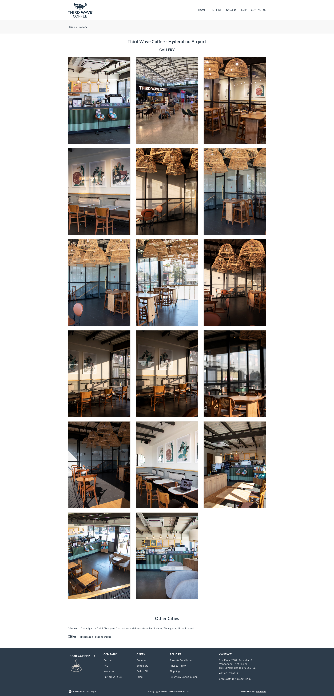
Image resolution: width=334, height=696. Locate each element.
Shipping (175, 671)
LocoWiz (261, 691)
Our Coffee (80, 656)
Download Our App (84, 691)
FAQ (106, 665)
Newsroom (110, 671)
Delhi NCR (142, 671)
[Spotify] (70, 691)
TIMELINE (215, 10)
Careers (108, 660)
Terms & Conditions (181, 660)
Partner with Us (113, 676)
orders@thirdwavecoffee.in (235, 679)
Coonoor (142, 660)
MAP (244, 10)
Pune (139, 676)
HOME (202, 9)
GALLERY (231, 10)
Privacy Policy (178, 665)
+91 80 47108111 (229, 673)
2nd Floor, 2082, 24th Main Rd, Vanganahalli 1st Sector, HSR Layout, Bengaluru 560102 (237, 664)
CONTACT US (258, 10)
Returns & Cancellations (184, 676)
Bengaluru (143, 665)
